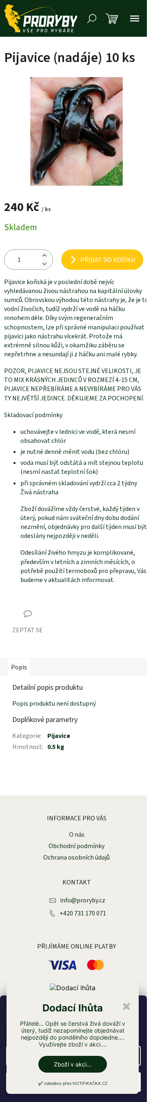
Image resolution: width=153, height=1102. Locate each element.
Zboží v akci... (72, 1064)
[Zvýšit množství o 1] (44, 255)
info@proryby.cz (82, 900)
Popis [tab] (19, 667)
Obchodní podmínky (76, 846)
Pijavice (58, 735)
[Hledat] (92, 18)
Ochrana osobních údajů (76, 857)
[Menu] (134, 18)
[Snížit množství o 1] (44, 264)
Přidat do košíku (107, 260)
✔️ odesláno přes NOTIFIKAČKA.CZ (72, 1083)
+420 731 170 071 (83, 913)
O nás (76, 834)
